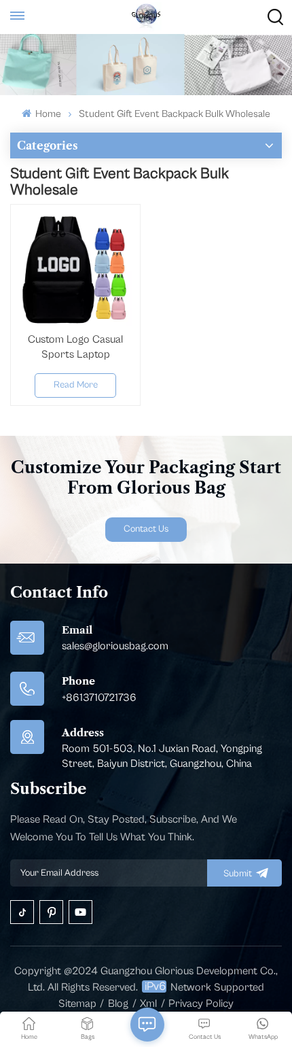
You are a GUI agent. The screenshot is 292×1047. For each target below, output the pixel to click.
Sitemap (77, 1003)
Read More (76, 384)
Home (47, 114)
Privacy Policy (201, 1003)
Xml (148, 1003)
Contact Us (146, 529)
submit (237, 873)
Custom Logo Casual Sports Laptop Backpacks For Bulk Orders (75, 347)
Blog (118, 1003)
